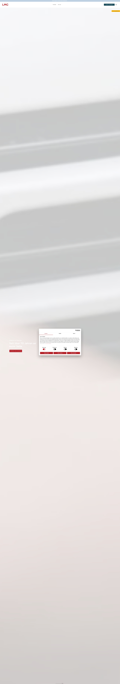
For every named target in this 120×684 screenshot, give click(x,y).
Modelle (54, 4)
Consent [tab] (46, 333)
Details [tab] (60, 333)
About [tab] (74, 333)
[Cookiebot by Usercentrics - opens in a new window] (76, 330)
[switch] (54, 349)
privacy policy (48, 343)
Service (59, 4)
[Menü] (116, 5)
